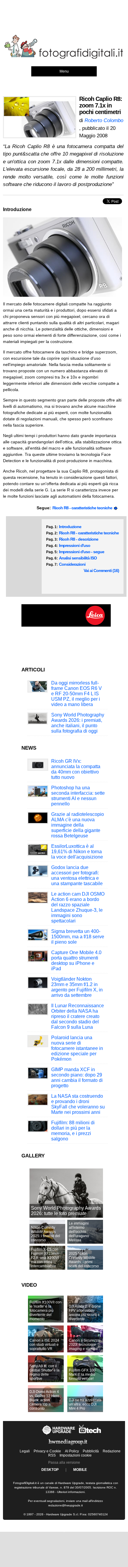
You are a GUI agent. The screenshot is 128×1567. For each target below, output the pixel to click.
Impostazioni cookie (76, 1455)
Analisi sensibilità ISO (78, 558)
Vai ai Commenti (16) (101, 570)
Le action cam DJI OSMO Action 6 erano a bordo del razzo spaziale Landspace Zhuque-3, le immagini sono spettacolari (77, 907)
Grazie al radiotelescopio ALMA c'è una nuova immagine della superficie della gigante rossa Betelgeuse (77, 825)
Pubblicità (91, 1451)
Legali (25, 1451)
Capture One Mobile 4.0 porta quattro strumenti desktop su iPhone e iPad (76, 960)
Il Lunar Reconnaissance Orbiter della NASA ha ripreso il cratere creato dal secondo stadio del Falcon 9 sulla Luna (77, 1016)
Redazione (112, 1451)
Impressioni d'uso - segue (81, 551)
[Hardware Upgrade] (59, 1435)
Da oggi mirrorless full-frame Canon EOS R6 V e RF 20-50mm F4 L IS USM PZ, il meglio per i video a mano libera (76, 693)
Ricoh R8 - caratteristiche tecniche (83, 507)
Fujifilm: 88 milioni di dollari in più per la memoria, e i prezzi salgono (73, 1130)
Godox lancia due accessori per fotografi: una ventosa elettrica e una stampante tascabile (77, 875)
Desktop (50, 1470)
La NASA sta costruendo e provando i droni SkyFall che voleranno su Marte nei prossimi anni (78, 1104)
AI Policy (72, 1451)
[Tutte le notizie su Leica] (66, 625)
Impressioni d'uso (74, 545)
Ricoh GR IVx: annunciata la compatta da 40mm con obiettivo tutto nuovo (75, 769)
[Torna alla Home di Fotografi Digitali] (64, 58)
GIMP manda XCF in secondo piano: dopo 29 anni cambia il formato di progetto (77, 1077)
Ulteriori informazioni (71, 1492)
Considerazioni (72, 564)
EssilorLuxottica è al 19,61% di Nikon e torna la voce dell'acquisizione (77, 851)
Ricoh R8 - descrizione (78, 539)
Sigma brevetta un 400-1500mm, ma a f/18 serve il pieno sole (77, 937)
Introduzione (70, 526)
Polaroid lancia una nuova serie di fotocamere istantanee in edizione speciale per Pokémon (77, 1048)
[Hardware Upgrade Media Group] (68, 1446)
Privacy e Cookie (47, 1451)
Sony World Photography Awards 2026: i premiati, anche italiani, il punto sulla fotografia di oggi (77, 722)
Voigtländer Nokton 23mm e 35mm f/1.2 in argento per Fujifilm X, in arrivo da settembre (77, 987)
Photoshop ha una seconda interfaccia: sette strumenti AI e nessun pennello (78, 795)
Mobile (80, 1470)
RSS (52, 1455)
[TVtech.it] (90, 1435)
